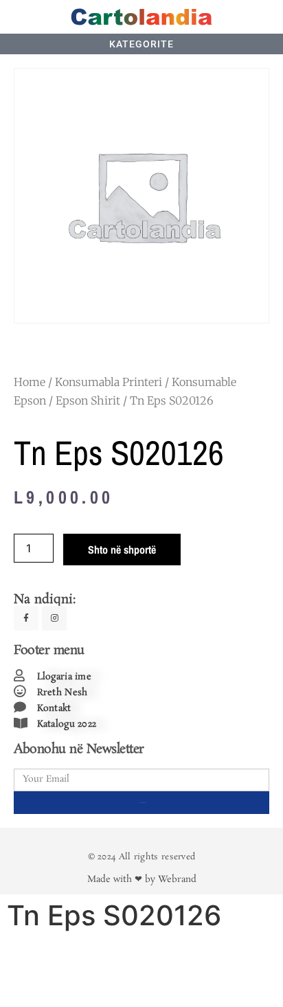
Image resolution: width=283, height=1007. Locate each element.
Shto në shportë (122, 549)
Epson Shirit (88, 400)
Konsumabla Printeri (108, 382)
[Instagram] (54, 618)
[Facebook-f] (26, 618)
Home (29, 382)
